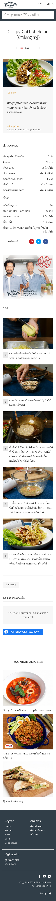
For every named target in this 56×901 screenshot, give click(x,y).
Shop (7, 839)
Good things (11, 843)
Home (8, 826)
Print (13, 93)
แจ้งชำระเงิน (10, 864)
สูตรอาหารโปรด (12, 860)
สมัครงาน (34, 834)
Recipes (9, 830)
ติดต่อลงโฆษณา (37, 830)
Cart (40, 3)
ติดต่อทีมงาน (36, 826)
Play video (28, 73)
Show (7, 834)
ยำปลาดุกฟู (11, 584)
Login (35, 613)
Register (23, 613)
